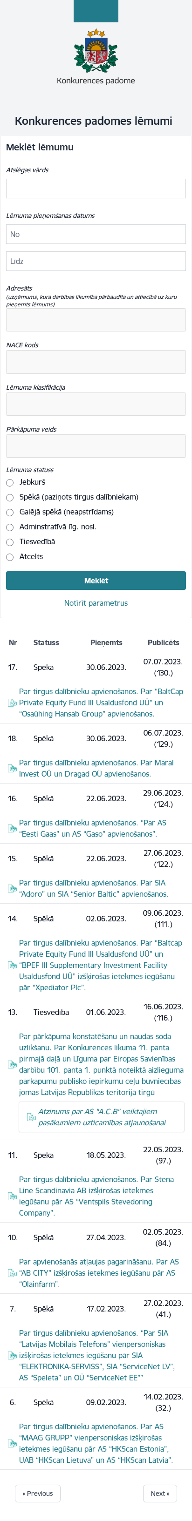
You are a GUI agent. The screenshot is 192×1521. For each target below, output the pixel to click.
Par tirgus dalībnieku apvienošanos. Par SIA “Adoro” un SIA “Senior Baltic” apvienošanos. (94, 888)
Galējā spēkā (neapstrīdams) (65, 511)
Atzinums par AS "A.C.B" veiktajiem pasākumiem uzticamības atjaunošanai (101, 1117)
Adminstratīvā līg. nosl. (57, 526)
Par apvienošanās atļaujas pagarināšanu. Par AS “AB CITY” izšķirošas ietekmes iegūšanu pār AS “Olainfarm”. (99, 1273)
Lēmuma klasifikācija (35, 387)
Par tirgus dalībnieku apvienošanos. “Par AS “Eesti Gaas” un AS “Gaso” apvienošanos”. (92, 828)
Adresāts (91, 296)
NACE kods (22, 345)
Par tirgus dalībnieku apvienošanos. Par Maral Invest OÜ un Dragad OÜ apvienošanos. (96, 768)
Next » (160, 1493)
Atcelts (30, 556)
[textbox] (51, 319)
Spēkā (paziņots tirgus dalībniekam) (77, 496)
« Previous (38, 1493)
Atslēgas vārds (27, 170)
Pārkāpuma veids (31, 429)
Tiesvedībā (36, 541)
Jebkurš (31, 482)
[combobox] (96, 319)
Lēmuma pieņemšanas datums (50, 215)
